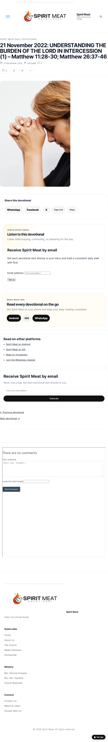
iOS (27, 318)
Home (7, 635)
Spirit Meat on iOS (15, 349)
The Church (10, 645)
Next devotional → (10, 418)
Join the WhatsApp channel (20, 359)
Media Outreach (12, 650)
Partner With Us (12, 710)
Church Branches (13, 683)
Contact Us (10, 700)
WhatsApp (13, 209)
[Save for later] (14, 71)
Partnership (10, 655)
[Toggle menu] (7, 16)
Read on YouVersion (16, 354)
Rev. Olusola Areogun (15, 673)
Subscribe (54, 398)
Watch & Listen (12, 705)
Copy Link (58, 210)
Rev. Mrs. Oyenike (13, 678)
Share (72, 210)
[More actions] (30, 71)
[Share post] (22, 71)
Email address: (16, 272)
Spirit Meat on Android (18, 344)
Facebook (33, 209)
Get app (98, 737)
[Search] (101, 17)
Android (14, 318)
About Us (9, 640)
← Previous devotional (12, 412)
